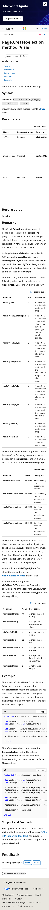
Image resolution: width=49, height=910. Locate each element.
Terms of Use (35, 902)
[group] (24, 167)
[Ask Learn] (40, 34)
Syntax (7, 66)
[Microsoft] (24, 28)
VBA (12, 34)
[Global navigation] (2, 28)
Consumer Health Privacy (13, 902)
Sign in (44, 28)
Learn (5, 34)
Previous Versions (24, 895)
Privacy (18, 899)
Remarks (8, 76)
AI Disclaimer (8, 895)
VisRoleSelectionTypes (13, 575)
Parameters (9, 69)
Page (42, 108)
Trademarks (7, 906)
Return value (9, 73)
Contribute (6, 899)
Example (8, 80)
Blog (37, 895)
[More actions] (44, 34)
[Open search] (37, 28)
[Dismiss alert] (45, 4)
